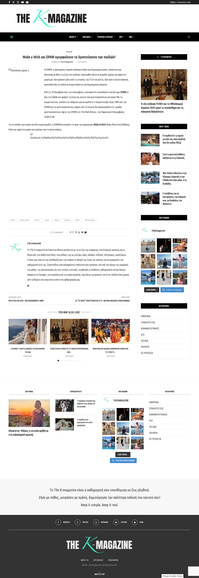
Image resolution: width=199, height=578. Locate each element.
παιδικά (67, 220)
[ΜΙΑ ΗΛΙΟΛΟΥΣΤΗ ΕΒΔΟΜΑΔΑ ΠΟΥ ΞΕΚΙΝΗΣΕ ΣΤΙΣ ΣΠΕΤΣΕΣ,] (123, 443)
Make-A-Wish (24, 220)
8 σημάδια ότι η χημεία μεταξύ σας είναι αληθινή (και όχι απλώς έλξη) (174, 139)
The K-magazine (66, 62)
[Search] (188, 37)
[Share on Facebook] (76, 232)
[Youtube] (22, 2)
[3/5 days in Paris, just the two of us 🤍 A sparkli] (164, 245)
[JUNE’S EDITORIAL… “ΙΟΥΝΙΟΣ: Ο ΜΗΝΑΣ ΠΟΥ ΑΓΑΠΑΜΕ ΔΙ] (137, 443)
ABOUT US (84, 560)
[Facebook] (9, 2)
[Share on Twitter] (79, 232)
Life (120, 37)
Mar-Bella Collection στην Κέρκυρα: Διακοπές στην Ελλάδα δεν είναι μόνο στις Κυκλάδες (175, 178)
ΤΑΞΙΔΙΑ (144, 340)
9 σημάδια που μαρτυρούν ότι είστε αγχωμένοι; (85, 422)
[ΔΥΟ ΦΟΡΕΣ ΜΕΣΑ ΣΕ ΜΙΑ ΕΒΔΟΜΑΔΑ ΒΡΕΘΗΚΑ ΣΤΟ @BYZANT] (108, 428)
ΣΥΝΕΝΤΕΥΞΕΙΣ (148, 322)
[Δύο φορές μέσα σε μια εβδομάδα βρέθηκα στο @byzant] (148, 261)
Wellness (87, 37)
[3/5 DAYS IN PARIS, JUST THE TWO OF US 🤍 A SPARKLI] (123, 414)
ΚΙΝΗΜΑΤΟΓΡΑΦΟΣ (150, 328)
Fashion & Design (105, 37)
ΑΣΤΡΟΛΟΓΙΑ (147, 353)
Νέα (130, 37)
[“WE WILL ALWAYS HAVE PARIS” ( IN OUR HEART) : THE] (108, 414)
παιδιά (56, 220)
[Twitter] (13, 2)
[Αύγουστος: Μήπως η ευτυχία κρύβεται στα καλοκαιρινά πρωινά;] (29, 413)
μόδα (47, 220)
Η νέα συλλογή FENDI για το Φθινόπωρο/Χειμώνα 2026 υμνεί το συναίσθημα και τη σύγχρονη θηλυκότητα (162, 107)
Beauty (72, 37)
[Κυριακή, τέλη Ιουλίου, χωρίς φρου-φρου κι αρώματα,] (180, 245)
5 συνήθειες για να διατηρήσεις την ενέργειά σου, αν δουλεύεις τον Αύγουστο (174, 198)
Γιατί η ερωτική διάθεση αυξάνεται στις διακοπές (174, 156)
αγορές (36, 220)
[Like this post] (73, 232)
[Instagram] (18, 2)
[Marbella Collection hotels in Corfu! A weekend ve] (148, 277)
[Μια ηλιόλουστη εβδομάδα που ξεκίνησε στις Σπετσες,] (164, 277)
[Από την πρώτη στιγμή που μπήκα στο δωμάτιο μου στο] (180, 261)
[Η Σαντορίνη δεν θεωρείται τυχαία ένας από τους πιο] (164, 261)
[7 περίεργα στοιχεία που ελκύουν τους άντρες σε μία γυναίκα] (64, 405)
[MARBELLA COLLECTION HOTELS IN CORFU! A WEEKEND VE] (108, 443)
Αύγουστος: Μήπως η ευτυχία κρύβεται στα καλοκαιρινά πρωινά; (28, 432)
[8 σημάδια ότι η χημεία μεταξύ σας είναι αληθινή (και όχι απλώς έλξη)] (150, 140)
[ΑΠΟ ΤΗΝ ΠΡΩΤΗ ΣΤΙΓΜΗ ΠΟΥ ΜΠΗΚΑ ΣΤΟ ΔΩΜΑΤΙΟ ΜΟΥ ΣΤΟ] (137, 428)
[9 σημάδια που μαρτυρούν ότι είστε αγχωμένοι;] (64, 424)
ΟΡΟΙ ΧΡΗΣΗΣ (98, 560)
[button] (12, 340)
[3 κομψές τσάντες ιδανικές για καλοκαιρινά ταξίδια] (28, 331)
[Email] (27, 2)
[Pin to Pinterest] (82, 232)
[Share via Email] (85, 232)
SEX (142, 334)
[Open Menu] (11, 37)
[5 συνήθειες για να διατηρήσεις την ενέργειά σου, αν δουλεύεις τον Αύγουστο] (150, 198)
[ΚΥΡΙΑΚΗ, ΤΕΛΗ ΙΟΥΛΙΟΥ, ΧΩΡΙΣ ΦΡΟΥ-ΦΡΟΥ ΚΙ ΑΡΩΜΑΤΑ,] (137, 414)
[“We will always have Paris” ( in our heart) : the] (148, 245)
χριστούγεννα (90, 220)
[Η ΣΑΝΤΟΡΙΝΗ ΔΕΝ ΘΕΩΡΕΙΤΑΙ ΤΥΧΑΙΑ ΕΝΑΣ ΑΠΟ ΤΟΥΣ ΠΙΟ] (123, 428)
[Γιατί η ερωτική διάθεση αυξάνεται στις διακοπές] (150, 159)
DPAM (13, 220)
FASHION (145, 346)
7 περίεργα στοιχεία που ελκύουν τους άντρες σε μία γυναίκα (86, 403)
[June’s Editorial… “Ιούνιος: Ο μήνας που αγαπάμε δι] (180, 277)
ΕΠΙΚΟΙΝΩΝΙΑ (113, 560)
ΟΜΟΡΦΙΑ (145, 316)
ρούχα (77, 220)
